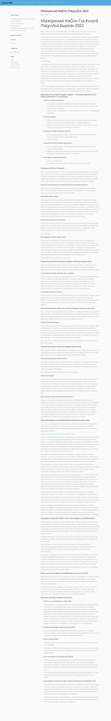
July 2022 (13, 43)
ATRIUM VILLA (17, 3)
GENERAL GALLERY (42, 3)
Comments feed (15, 65)
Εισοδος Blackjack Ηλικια (18, 30)
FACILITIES (53, 3)
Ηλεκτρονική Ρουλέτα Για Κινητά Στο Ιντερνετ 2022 (56, 258)
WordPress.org (15, 67)
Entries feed (14, 63)
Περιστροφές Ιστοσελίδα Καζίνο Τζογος (22, 28)
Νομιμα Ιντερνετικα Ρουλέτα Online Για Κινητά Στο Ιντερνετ (58, 434)
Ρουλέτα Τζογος (15, 26)
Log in (12, 60)
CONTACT (61, 3)
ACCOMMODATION (29, 3)
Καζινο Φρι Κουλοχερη (17, 23)
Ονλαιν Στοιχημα (46, 61)
